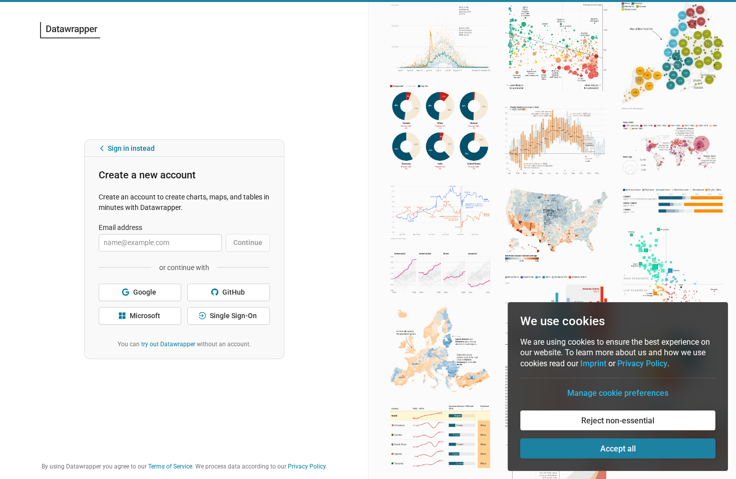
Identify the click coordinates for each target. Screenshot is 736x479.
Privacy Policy (306, 466)
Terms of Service (170, 466)
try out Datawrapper (168, 326)
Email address (120, 209)
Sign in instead (131, 130)
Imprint (593, 363)
